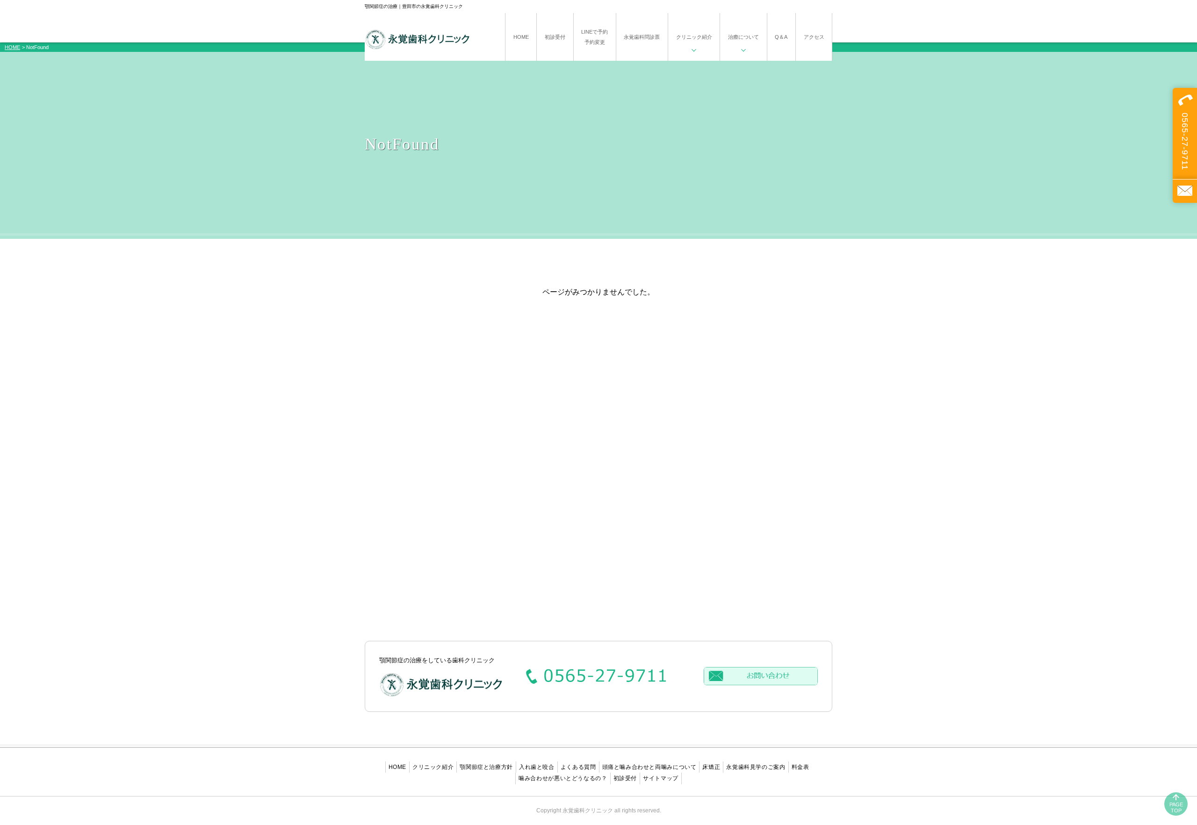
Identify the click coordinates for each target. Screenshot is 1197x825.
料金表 (800, 767)
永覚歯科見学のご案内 (755, 767)
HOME (12, 47)
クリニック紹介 (433, 767)
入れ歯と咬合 (537, 767)
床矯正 (711, 767)
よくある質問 (578, 767)
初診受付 (625, 778)
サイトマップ (660, 778)
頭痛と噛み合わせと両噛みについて (649, 767)
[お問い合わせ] (1185, 191)
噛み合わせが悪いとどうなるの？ (563, 778)
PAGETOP (1176, 807)
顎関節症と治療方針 (486, 767)
